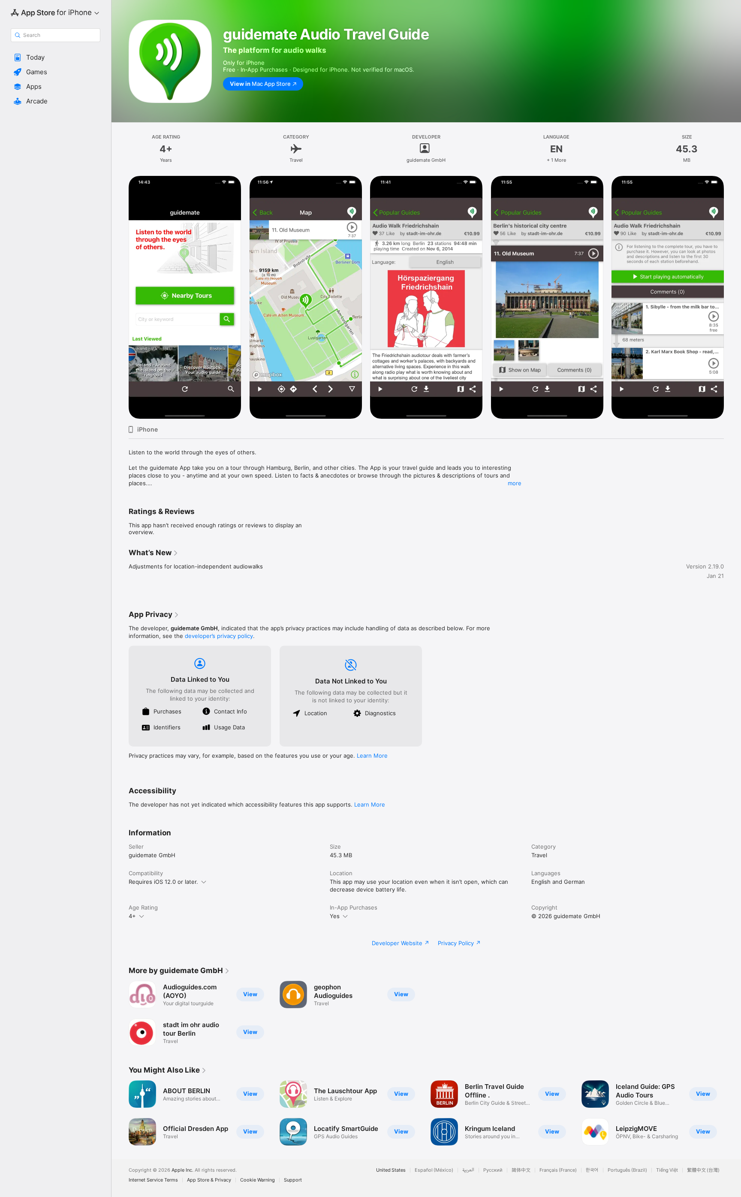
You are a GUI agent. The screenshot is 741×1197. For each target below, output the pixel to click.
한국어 (592, 1170)
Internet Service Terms (153, 1180)
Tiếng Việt (667, 1170)
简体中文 (521, 1170)
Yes (335, 916)
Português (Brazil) (627, 1170)
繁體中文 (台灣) (703, 1170)
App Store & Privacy (209, 1180)
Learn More (372, 755)
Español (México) (434, 1170)
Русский (493, 1170)
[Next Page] (732, 297)
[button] (55, 57)
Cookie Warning (257, 1180)
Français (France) (558, 1170)
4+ (132, 916)
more (514, 483)
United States (391, 1170)
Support (293, 1180)
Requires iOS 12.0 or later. (163, 881)
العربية (468, 1170)
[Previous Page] (120, 297)
